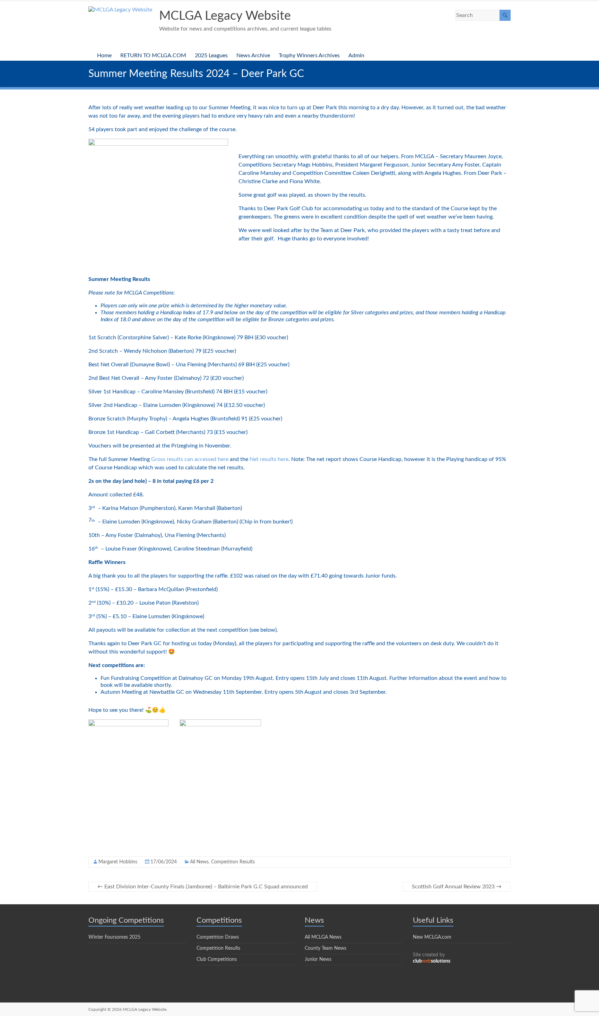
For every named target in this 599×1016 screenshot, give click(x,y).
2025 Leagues (211, 55)
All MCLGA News (323, 937)
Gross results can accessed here (189, 459)
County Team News (325, 948)
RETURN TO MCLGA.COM (153, 55)
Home (104, 55)
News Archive (253, 55)
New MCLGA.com (432, 937)
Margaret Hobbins (117, 862)
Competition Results (233, 862)
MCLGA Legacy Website (225, 16)
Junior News (318, 959)
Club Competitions (217, 959)
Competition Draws (218, 937)
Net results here (269, 459)
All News (199, 862)
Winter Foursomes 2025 (114, 937)
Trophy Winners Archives (309, 55)
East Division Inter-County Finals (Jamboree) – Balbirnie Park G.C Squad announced (202, 886)
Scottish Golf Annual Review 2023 (457, 886)
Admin (356, 55)
